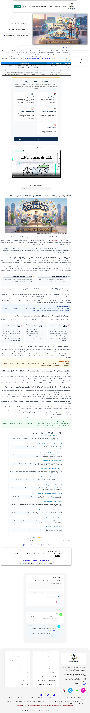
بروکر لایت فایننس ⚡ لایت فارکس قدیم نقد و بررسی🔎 (21, 664)
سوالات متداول (27, 6)
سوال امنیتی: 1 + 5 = (57, 596)
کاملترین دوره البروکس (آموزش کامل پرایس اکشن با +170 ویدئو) (20, 660)
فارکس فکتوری (35, 6)
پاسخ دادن (55, 621)
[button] (74, 59)
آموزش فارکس (57, 6)
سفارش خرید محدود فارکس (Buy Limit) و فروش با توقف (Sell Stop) (48, 684)
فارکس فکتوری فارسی (25, 676)
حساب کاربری (17, 6)
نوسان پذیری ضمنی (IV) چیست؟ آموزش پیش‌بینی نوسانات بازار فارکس (48, 656)
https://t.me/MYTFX (52, 631)
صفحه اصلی (64, 6)
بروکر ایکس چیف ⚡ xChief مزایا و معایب (22, 684)
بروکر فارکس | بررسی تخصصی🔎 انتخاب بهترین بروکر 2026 (21, 668)
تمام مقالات (57, 556)
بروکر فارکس (50, 6)
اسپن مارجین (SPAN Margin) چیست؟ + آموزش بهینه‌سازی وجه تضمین (48, 668)
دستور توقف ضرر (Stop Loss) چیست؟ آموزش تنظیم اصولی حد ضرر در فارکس (47, 680)
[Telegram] (70, 690)
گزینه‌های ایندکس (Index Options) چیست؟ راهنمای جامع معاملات (48, 664)
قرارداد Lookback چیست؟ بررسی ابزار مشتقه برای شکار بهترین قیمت (48, 672)
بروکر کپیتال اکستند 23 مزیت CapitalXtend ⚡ (22, 656)
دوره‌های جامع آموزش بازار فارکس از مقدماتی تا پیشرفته (38, 58)
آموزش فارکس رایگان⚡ (25, 680)
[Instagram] (83, 690)
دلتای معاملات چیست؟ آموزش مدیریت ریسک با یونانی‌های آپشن (48, 660)
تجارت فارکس (26, 672)
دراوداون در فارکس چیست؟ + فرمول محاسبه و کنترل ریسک (49, 676)
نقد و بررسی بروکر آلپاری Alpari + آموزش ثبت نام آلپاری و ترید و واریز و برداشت (18, 652)
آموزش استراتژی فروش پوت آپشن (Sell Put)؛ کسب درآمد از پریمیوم (48, 652)
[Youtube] (77, 690)
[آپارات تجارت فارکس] (64, 690)
